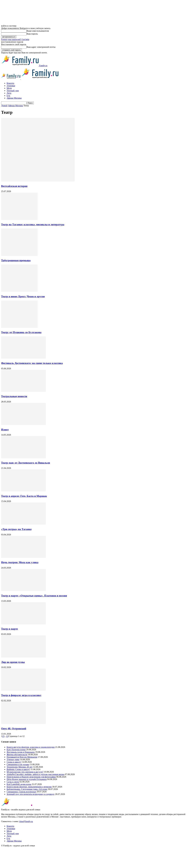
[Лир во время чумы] (23, 657)
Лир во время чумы (13, 662)
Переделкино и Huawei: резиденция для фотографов (31, 777)
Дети (9, 93)
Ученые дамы (13, 759)
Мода (9, 88)
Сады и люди (13, 782)
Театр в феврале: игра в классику (21, 695)
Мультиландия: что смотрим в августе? (25, 772)
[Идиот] (23, 424)
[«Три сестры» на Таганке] (23, 524)
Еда (8, 95)
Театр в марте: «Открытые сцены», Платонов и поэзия (34, 595)
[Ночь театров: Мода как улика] (23, 557)
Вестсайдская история (14, 186)
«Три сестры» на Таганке (16, 529)
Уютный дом (13, 90)
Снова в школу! (14, 762)
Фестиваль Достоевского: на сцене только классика (32, 363)
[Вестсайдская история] (38, 181)
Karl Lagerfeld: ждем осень (19, 784)
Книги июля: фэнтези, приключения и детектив (29, 787)
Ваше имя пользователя (38, 31)
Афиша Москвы (14, 98)
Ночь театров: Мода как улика (19, 562)
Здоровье (11, 85)
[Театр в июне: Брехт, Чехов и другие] (19, 291)
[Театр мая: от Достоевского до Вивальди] (23, 457)
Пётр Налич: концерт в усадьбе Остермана (27, 779)
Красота (10, 83)
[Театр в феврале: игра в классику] (23, 690)
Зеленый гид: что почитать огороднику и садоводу (31, 794)
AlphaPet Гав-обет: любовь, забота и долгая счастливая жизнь (35, 774)
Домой (4, 105)
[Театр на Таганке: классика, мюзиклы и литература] (19, 219)
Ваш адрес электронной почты (41, 47)
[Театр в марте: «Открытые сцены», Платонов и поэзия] (23, 590)
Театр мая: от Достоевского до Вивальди (25, 462)
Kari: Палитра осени (16, 749)
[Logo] (11, 78)
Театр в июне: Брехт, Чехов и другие (23, 296)
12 (7, 736)
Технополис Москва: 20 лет (19, 767)
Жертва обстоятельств (17, 754)
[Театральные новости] (23, 391)
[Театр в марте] (23, 623)
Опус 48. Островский (13, 728)
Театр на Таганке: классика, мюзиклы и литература (32, 224)
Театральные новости (14, 396)
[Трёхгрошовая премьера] (19, 255)
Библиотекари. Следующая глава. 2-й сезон (27, 789)
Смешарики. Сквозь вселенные (21, 791)
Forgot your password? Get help (15, 39)
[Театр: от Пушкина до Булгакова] (19, 327)
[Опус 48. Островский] (23, 723)
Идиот (5, 429)
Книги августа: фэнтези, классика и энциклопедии (31, 747)
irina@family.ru (26, 821)
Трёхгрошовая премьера (16, 260)
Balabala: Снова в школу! (18, 769)
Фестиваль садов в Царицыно (21, 752)
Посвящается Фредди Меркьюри (22, 757)
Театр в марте (9, 628)
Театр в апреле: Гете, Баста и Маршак (24, 496)
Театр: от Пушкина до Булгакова (21, 332)
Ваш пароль (32, 34)
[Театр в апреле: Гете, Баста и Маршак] (23, 490)
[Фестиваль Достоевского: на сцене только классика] (23, 358)
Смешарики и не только (18, 764)
